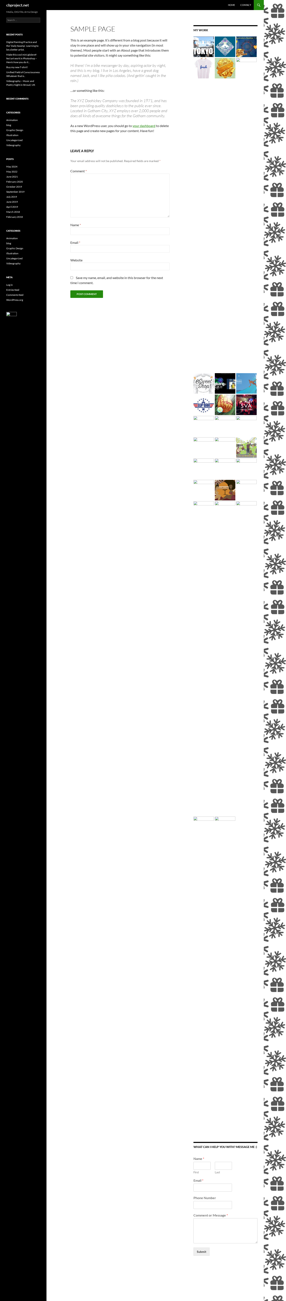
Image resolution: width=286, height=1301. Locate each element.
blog (8, 125)
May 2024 (11, 166)
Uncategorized (14, 140)
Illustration (12, 135)
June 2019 (12, 201)
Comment (78, 171)
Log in (9, 284)
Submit (201, 1251)
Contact (245, 5)
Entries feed (12, 289)
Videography (13, 145)
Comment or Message (210, 1215)
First (196, 1172)
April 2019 (12, 206)
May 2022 (11, 171)
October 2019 (14, 186)
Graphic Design (14, 130)
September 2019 (15, 191)
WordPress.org (14, 299)
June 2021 (12, 176)
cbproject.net (17, 5)
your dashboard (144, 126)
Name (75, 225)
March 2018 (13, 211)
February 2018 (14, 216)
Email (75, 242)
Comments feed (14, 294)
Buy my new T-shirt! (17, 67)
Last (217, 1172)
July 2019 (11, 196)
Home (231, 5)
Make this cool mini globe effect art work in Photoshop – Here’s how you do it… (21, 58)
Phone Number (204, 1198)
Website (76, 260)
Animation (12, 120)
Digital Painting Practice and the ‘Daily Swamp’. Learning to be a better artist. (22, 45)
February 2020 (14, 181)
